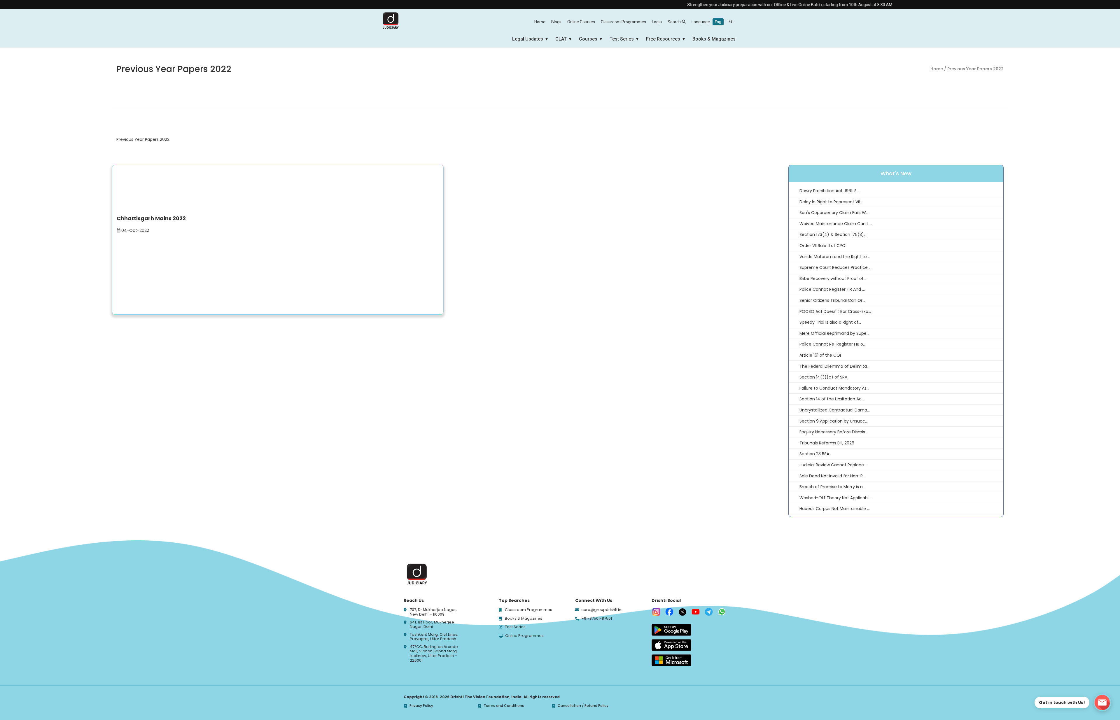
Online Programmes (524, 635)
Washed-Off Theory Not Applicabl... (835, 498)
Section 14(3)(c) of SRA (823, 377)
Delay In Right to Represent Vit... (831, 202)
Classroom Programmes (623, 22)
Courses (588, 39)
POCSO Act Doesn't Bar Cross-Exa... (835, 311)
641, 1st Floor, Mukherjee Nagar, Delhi (432, 624)
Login (657, 22)
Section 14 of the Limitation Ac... (831, 399)
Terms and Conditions (504, 706)
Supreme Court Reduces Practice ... (835, 267)
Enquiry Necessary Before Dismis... (833, 432)
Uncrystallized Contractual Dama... (834, 410)
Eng (718, 22)
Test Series (622, 39)
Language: (712, 22)
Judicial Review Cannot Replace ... (833, 465)
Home (539, 22)
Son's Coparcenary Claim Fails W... (834, 213)
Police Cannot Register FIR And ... (832, 289)
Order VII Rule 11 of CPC (822, 245)
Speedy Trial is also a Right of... (830, 322)
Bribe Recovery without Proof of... (832, 278)
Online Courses (581, 22)
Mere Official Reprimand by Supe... (834, 333)
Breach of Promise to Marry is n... (832, 487)
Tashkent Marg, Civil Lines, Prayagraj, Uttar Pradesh (434, 636)
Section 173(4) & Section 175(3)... (833, 234)
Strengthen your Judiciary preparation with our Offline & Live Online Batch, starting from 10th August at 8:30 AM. (766, 4)
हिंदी (730, 22)
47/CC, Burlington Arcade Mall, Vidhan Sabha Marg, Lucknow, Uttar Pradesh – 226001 (434, 653)
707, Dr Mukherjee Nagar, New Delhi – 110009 (433, 611)
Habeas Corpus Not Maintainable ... (834, 508)
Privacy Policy (421, 706)
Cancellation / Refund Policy (583, 706)
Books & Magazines (714, 39)
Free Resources (663, 39)
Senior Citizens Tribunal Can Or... (832, 300)
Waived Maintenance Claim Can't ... (835, 224)
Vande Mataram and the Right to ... (835, 257)
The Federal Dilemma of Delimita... (834, 366)
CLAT (561, 39)
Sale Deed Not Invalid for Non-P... (832, 476)
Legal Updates (527, 39)
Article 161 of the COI (820, 355)
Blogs (556, 22)
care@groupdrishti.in (601, 609)
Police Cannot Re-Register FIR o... (832, 344)
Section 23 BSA (814, 454)
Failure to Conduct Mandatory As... (834, 388)
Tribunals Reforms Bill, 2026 (826, 443)
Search (674, 22)
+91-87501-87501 (596, 618)
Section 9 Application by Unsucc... (833, 421)
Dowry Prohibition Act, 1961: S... (829, 191)
